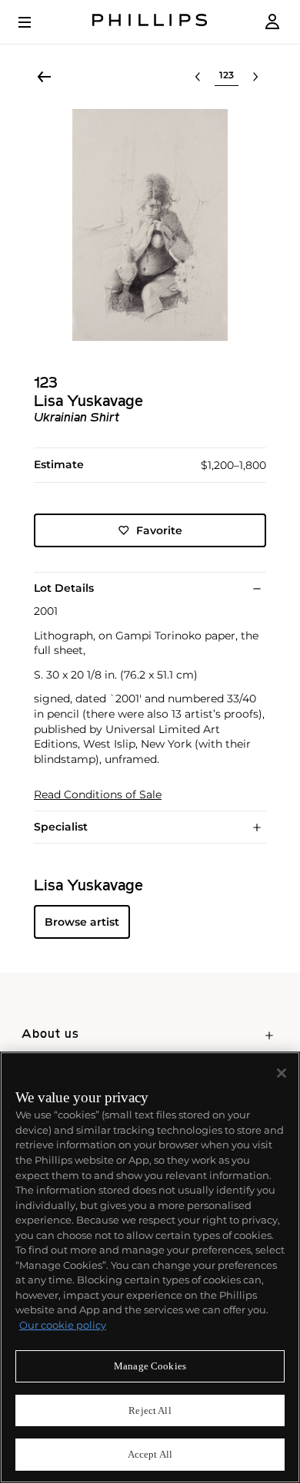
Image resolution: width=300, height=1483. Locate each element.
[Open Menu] (35, 22)
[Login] (272, 21)
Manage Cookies (150, 1366)
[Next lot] (255, 77)
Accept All (150, 1454)
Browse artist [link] (82, 922)
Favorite (159, 530)
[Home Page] (150, 22)
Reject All (149, 1410)
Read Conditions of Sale (98, 794)
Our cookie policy (62, 1325)
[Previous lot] (197, 77)
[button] (150, 225)
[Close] (281, 1073)
